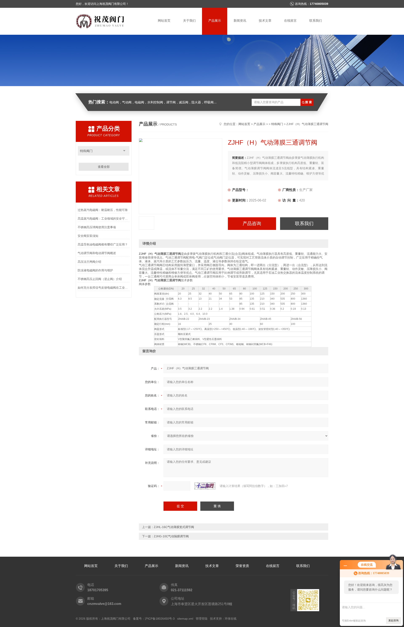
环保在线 (231, 618)
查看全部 (104, 166)
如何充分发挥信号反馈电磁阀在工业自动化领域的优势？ (104, 287)
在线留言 (290, 20)
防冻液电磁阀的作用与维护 (95, 270)
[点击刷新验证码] (204, 486)
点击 (124, 151)
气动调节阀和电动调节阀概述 (97, 253)
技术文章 (265, 20)
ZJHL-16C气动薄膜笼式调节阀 (174, 527)
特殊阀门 (86, 151)
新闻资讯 (240, 20)
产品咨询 (252, 223)
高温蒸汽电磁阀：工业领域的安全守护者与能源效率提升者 (104, 218)
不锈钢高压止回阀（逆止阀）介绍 (100, 279)
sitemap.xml (185, 618)
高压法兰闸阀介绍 (89, 261)
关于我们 (189, 20)
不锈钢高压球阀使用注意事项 (97, 227)
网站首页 (164, 20)
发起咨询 (393, 620)
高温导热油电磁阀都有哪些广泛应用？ (103, 244)
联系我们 (315, 20)
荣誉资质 (242, 566)
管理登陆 (201, 618)
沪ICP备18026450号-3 (160, 618)
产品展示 (214, 20)
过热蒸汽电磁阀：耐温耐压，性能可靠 (103, 210)
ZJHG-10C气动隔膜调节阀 (171, 536)
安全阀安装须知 (88, 235)
